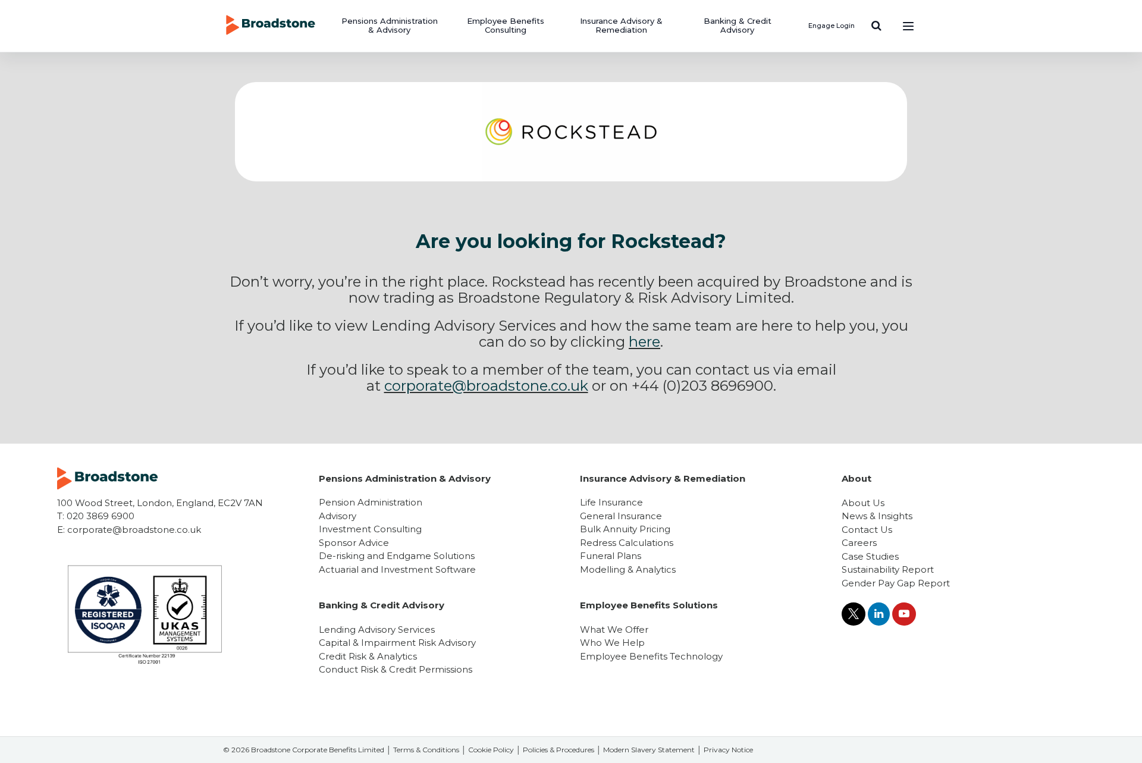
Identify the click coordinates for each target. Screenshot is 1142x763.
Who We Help (612, 642)
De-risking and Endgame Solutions (397, 555)
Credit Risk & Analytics (368, 656)
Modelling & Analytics (628, 569)
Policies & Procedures (558, 749)
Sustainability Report (888, 569)
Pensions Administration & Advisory (389, 25)
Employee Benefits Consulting (505, 25)
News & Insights (877, 516)
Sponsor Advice (354, 542)
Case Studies (870, 556)
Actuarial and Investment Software (397, 569)
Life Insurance (611, 502)
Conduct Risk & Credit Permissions (395, 669)
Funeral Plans (610, 555)
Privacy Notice (728, 749)
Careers (859, 542)
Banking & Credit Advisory (737, 25)
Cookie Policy (491, 749)
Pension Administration (370, 502)
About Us (863, 502)
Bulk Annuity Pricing (625, 529)
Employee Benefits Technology (651, 656)
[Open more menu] (908, 25)
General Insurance (621, 516)
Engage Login (831, 25)
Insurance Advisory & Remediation (621, 25)
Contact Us (867, 529)
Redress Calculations (626, 542)
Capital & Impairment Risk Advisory (397, 642)
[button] (876, 25)
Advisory (337, 516)
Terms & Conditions (426, 749)
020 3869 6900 (100, 516)
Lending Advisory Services (377, 629)
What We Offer (614, 629)
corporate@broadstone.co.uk (134, 529)
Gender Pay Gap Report (896, 583)
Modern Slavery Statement (649, 749)
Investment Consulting (370, 529)
